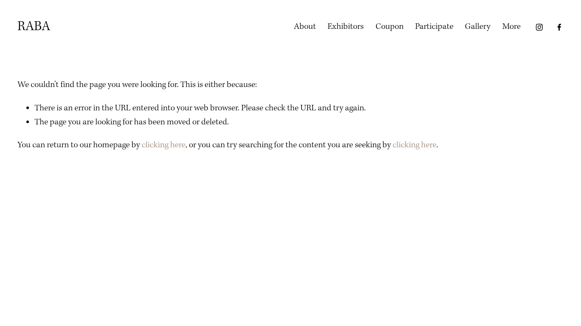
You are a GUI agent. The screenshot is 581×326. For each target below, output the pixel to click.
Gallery (477, 27)
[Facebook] (559, 27)
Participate (434, 27)
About (305, 27)
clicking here (163, 145)
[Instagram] (539, 27)
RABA (33, 27)
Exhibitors (346, 27)
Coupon (390, 27)
